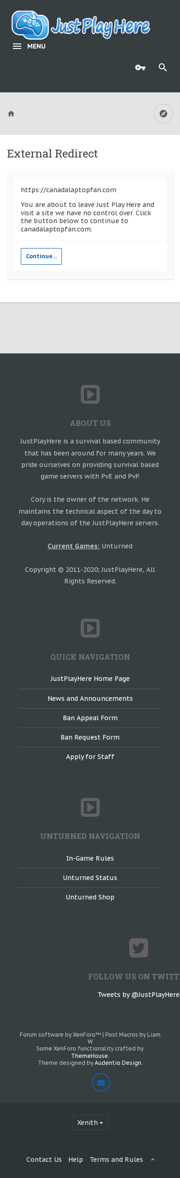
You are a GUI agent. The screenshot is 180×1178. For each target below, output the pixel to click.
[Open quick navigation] (163, 113)
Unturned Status (90, 878)
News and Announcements (90, 698)
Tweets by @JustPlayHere (138, 994)
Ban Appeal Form (90, 718)
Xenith (87, 1122)
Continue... (41, 256)
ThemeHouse (89, 1055)
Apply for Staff (90, 757)
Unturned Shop (90, 897)
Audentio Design (118, 1062)
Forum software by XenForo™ (61, 1034)
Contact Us (44, 1159)
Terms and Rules (116, 1159)
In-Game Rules (90, 858)
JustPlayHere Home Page (90, 678)
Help (75, 1159)
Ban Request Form (90, 737)
